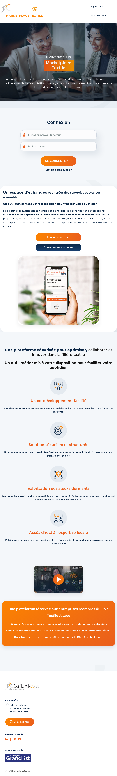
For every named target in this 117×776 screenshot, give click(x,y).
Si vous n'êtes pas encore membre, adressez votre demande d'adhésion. (58, 624)
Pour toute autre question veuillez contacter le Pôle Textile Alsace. (58, 637)
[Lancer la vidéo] (58, 579)
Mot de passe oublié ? (58, 169)
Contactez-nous (21, 722)
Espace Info (97, 6)
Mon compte (97, 24)
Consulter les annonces (58, 247)
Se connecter (56, 161)
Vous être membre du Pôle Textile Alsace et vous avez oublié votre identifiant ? (58, 630)
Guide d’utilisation (96, 15)
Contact (96, 33)
